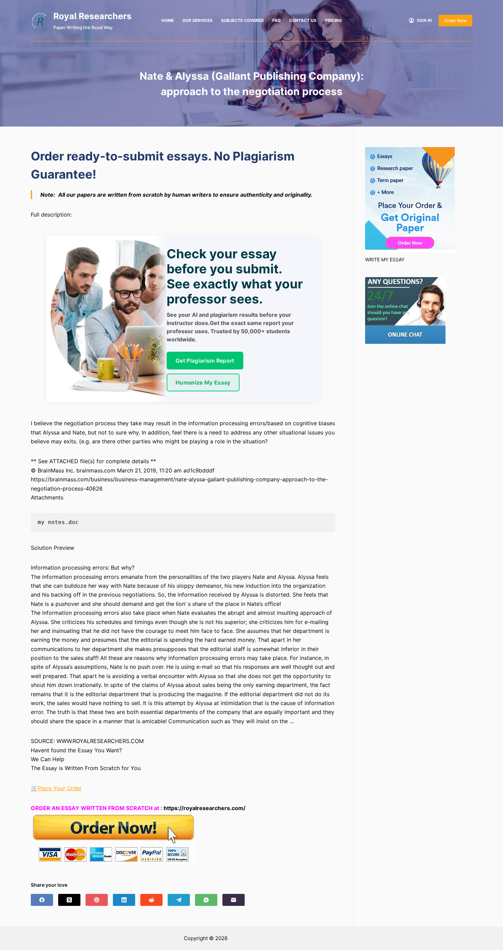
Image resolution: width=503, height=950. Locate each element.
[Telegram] (179, 900)
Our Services (197, 20)
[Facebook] (42, 900)
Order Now (455, 20)
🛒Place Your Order (56, 788)
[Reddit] (151, 900)
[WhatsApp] (206, 900)
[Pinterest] (97, 900)
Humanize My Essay (203, 382)
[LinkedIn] (124, 900)
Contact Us (303, 20)
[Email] (233, 900)
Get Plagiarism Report (205, 360)
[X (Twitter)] (69, 900)
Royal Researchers (92, 16)
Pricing (333, 20)
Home (168, 20)
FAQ (276, 20)
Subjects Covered (242, 20)
